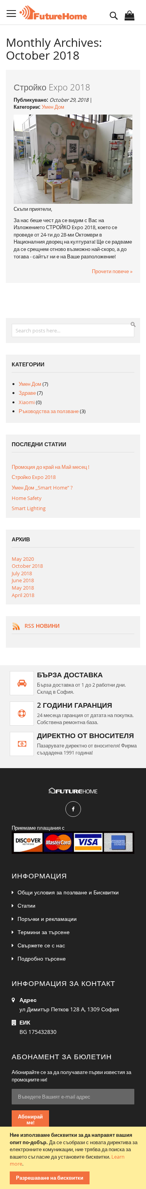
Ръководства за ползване (49, 411)
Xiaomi (27, 402)
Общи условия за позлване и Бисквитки (68, 892)
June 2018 (23, 580)
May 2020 (23, 558)
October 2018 (27, 565)
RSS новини (42, 625)
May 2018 (23, 587)
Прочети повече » (112, 271)
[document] (74, 1157)
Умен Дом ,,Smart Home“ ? (42, 487)
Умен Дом (53, 106)
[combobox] (73, 330)
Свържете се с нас (41, 945)
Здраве (28, 392)
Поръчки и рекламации (47, 918)
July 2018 (22, 573)
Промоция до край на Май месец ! (50, 466)
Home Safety (27, 498)
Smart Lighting (29, 508)
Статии (26, 905)
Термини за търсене (44, 932)
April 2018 (23, 595)
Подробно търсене (42, 958)
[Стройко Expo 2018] (73, 201)
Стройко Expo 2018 (52, 87)
